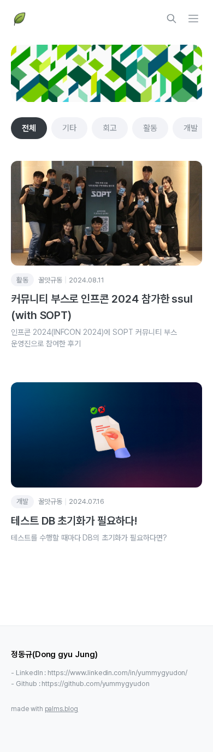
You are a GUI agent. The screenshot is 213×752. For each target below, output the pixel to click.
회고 (110, 128)
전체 (29, 128)
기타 (69, 128)
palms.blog (62, 709)
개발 (191, 128)
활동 (150, 128)
